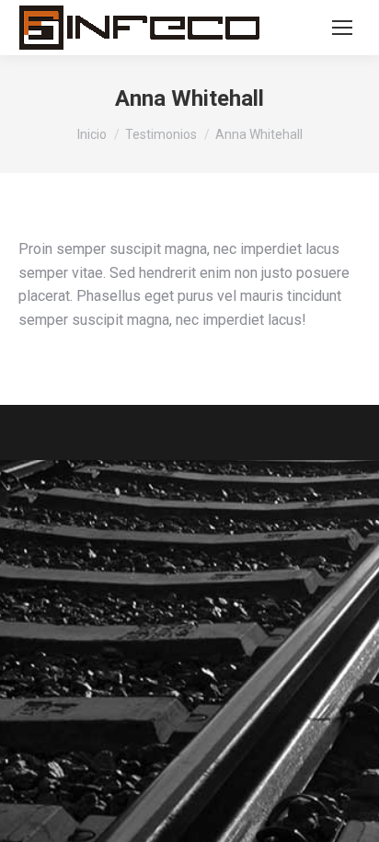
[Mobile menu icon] (342, 27)
